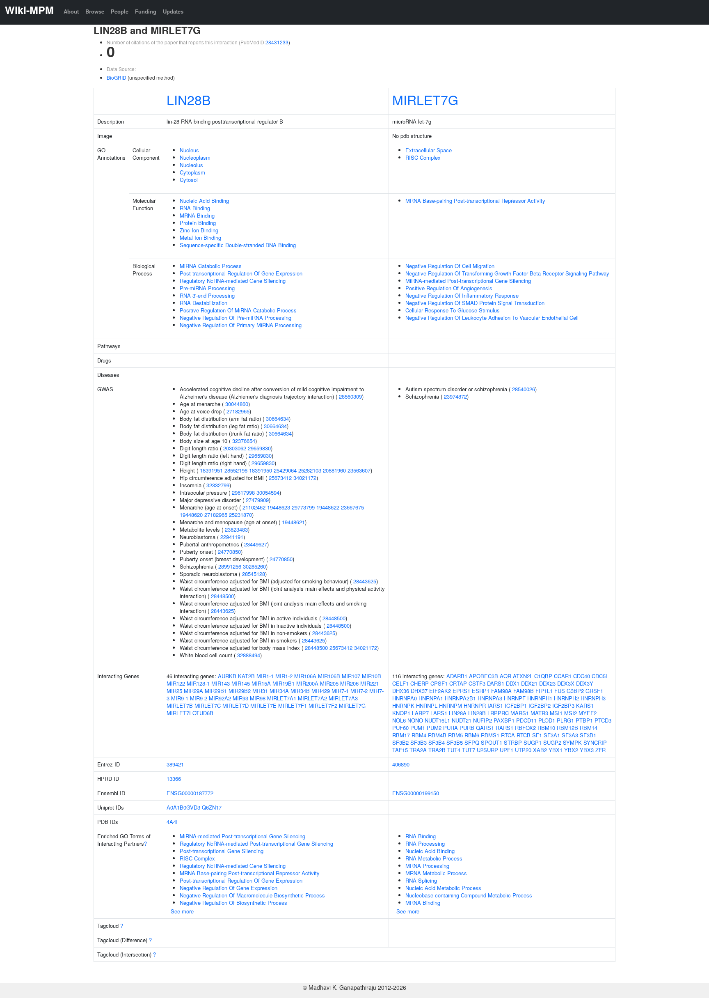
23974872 (455, 396)
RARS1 (504, 728)
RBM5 (455, 735)
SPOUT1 (491, 742)
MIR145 (240, 683)
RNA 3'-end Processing (207, 295)
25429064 (285, 470)
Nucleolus (191, 165)
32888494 (248, 655)
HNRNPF (515, 698)
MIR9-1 (179, 698)
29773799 (303, 507)
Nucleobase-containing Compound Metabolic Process (468, 895)
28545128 (253, 574)
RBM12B (567, 728)
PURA (450, 728)
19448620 (191, 515)
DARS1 (495, 683)
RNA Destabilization (203, 303)
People (119, 11)
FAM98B (523, 691)
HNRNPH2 (566, 698)
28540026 (523, 389)
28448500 (222, 596)
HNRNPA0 (404, 698)
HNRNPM (450, 705)
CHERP (419, 683)
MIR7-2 (359, 691)
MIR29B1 (216, 691)
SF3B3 (418, 742)
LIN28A (458, 713)
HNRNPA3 (490, 698)
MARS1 (519, 713)
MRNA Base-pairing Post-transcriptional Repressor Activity (475, 200)
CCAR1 (563, 676)
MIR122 (176, 683)
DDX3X (565, 683)
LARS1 (438, 713)
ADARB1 (456, 676)
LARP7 (420, 713)
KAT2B (246, 676)
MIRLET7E (263, 705)
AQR (505, 676)
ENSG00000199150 (415, 793)
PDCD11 (526, 720)
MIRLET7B (180, 705)
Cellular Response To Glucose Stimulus (452, 310)
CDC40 (581, 676)
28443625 (364, 581)
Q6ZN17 (212, 807)
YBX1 (556, 750)
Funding (145, 11)
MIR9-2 (198, 698)
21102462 (253, 507)
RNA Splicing (421, 880)
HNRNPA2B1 (460, 698)
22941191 (231, 537)
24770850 (229, 551)
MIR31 (260, 691)
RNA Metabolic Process (433, 858)
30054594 (267, 492)
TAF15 (400, 750)
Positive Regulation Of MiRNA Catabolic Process (238, 310)
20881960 (334, 470)
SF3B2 (400, 742)
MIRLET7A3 (343, 698)
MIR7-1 (340, 691)
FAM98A (501, 691)
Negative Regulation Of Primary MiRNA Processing (241, 325)
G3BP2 (575, 691)
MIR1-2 (284, 676)
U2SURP (487, 750)
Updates (173, 11)
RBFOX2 (525, 728)
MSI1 (556, 713)
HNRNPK (403, 705)
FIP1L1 (544, 691)
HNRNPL (426, 705)
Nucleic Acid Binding (204, 200)
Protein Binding (198, 223)
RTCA (508, 735)
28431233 (276, 42)
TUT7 (468, 750)
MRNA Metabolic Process (436, 873)
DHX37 (419, 691)
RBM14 (588, 728)
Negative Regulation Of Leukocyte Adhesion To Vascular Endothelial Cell (492, 317)
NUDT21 (461, 720)
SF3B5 (454, 742)
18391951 (211, 470)
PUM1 (417, 728)
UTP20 (523, 750)
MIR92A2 (220, 698)
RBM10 (546, 728)
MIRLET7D (235, 705)
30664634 (277, 418)
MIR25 (174, 691)
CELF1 (400, 683)
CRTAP (458, 683)
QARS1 (485, 728)
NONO (415, 720)
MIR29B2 (240, 691)
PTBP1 (584, 720)
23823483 (236, 529)
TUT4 (453, 750)
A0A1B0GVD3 (183, 807)
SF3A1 (552, 735)
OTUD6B (202, 713)
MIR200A (307, 683)
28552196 (235, 470)
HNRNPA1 (431, 698)
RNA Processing (425, 843)
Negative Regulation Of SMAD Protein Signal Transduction (474, 303)
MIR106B (329, 676)
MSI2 (570, 713)
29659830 (259, 448)
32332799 (217, 485)
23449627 (255, 544)
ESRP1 (480, 691)
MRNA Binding (197, 215)
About (71, 11)
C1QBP (543, 676)
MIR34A (279, 691)
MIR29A (193, 691)
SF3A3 (570, 735)
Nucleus (189, 150)
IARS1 (495, 705)
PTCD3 (603, 720)
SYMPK (572, 742)
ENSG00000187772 (190, 793)
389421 (175, 764)
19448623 (278, 507)
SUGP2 (552, 742)
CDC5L (600, 676)
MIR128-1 (198, 683)
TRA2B (437, 750)
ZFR (600, 750)
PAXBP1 (504, 720)
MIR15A (261, 683)
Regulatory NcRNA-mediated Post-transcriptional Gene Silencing (256, 843)
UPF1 (506, 750)
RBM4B (437, 735)
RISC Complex (423, 157)
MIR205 (329, 683)
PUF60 (400, 728)
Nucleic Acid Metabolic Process (443, 888)
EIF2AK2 (440, 691)
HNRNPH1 (539, 698)
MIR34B (300, 691)
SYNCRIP (595, 742)
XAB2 (540, 750)
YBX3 (587, 750)
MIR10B (371, 676)
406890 (400, 764)
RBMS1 (490, 735)
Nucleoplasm (195, 157)
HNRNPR (475, 705)
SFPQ (471, 742)
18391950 (260, 470)
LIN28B (188, 99)
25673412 (280, 478)
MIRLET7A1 (281, 698)
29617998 (243, 492)
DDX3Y (584, 683)
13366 (174, 778)
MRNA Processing (427, 866)
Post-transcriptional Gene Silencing (221, 851)
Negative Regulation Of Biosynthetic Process (233, 902)
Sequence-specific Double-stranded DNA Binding (238, 245)
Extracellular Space (428, 150)
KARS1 (585, 705)
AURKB (227, 676)
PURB (467, 728)
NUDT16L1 (437, 720)
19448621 (293, 522)
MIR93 (240, 698)
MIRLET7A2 (312, 698)
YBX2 (571, 750)
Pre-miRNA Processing (207, 288)
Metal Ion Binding (200, 237)
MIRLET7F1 (292, 705)
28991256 (229, 566)
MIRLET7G (425, 99)
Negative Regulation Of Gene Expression (228, 888)
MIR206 (349, 683)
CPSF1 (439, 683)
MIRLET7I (179, 713)
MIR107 (351, 676)
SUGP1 (533, 742)
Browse (94, 11)
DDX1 (512, 683)
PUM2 (434, 728)
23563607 (359, 470)
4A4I (172, 822)
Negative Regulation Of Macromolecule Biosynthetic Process (252, 895)
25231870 (240, 515)
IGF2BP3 (563, 705)
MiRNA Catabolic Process (211, 266)
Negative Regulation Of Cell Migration (449, 266)
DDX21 (529, 683)
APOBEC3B (483, 676)
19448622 (327, 507)
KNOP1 (401, 713)
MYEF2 (588, 713)
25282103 (309, 470)
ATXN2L (523, 676)
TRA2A (418, 750)
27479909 (257, 500)
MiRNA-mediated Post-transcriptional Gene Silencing (468, 280)
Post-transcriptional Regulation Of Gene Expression (241, 273)
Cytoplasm (192, 172)
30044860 (236, 404)
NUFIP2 (482, 720)
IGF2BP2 (539, 705)
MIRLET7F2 (323, 705)
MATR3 (539, 713)
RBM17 (401, 735)
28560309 (350, 396)
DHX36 (400, 691)
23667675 (352, 507)
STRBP (513, 742)
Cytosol (189, 180)
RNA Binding (195, 208)
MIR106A (305, 676)
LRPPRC (498, 713)
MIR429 (320, 691)
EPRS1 (461, 691)
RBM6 (471, 735)
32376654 (243, 441)
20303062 (234, 448)
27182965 (237, 411)
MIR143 (220, 683)
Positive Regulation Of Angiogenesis (448, 288)
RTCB (524, 735)
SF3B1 (588, 735)
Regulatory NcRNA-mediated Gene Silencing (233, 280)
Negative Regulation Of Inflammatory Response (462, 295)
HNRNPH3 (593, 698)
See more (182, 911)
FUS (559, 691)
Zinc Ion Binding (199, 230)
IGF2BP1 (516, 705)
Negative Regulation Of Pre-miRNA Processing (235, 317)
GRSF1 (594, 691)
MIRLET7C (207, 705)
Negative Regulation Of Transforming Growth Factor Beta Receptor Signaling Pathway (507, 273)
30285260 (254, 566)
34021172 (304, 478)
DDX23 (547, 683)
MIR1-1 (265, 676)
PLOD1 (546, 720)
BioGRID (116, 77)
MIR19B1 (283, 683)
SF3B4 (436, 742)
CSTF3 (477, 683)
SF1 (537, 735)
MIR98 (257, 698)
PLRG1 (565, 720)
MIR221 (369, 683)
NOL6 (399, 720)
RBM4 (419, 735)
